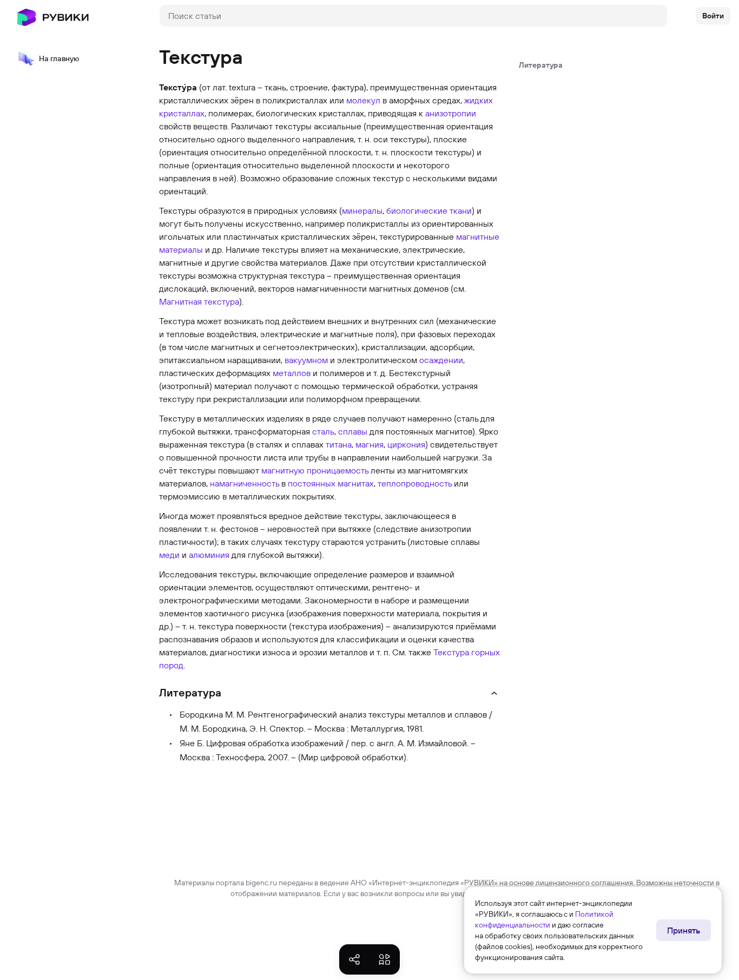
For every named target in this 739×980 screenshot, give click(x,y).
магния (369, 444)
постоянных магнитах (331, 483)
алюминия (209, 554)
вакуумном (306, 359)
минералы (362, 210)
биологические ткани (429, 210)
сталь (323, 431)
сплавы (352, 431)
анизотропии (450, 113)
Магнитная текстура (199, 301)
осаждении (441, 359)
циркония (406, 444)
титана (339, 444)
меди (169, 554)
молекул (363, 100)
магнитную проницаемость (314, 470)
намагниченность (244, 483)
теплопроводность (415, 483)
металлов (292, 372)
